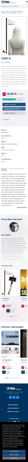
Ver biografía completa (7, 265)
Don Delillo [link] (5, 62)
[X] (14, 397)
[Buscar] (25, 6)
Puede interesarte (13, 408)
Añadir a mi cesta (9, 104)
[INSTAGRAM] (10, 397)
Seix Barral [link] (4, 132)
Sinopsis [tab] (4, 169)
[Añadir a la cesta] (8, 310)
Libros (7, 11)
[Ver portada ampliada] (14, 35)
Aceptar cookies (14, 451)
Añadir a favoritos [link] (9, 113)
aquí (16, 446)
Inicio (2, 11)
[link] (12, 310)
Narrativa (20, 11)
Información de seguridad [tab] (16, 168)
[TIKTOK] (17, 397)
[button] (10, 316)
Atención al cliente (13, 411)
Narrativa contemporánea (9, 13)
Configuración (14, 458)
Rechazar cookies (14, 454)
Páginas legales (13, 405)
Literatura (13, 11)
